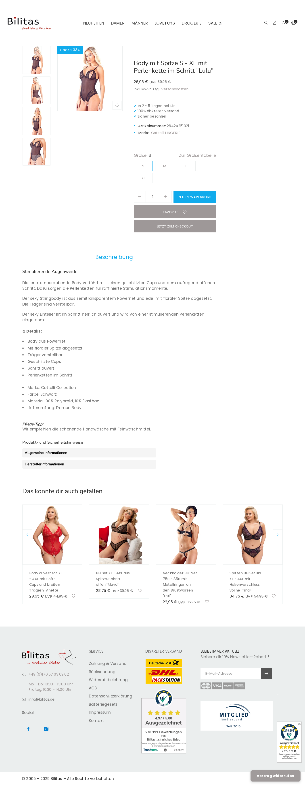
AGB (93, 688)
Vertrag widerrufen (275, 776)
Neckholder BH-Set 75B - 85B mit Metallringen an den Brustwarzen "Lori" (180, 584)
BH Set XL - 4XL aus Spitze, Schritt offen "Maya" (113, 579)
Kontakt (96, 720)
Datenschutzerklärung (110, 696)
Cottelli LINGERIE (165, 132)
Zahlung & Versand (108, 663)
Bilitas (56, 778)
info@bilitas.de (42, 699)
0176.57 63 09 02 (64, 6)
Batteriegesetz (103, 704)
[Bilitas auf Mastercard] (206, 686)
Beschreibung (114, 257)
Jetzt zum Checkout (175, 226)
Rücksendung (102, 671)
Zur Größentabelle (197, 155)
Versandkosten (174, 89)
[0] (284, 23)
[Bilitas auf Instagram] (294, 6)
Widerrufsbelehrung (108, 680)
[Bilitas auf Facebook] (289, 6)
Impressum (100, 712)
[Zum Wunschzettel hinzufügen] (73, 596)
